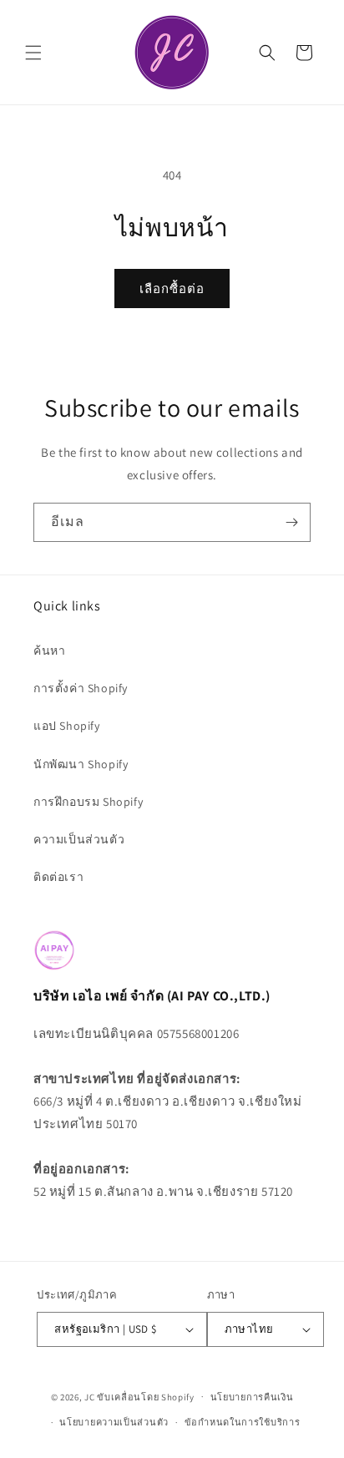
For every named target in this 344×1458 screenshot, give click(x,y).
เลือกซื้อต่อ (172, 288)
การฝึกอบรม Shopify (88, 801)
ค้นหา (49, 650)
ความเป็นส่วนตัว (78, 839)
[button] (33, 52)
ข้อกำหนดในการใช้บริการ (243, 1422)
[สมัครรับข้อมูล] (291, 522)
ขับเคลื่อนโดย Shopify (146, 1396)
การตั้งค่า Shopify (80, 688)
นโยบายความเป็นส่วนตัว (114, 1422)
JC (89, 1396)
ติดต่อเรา (58, 876)
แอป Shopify (66, 725)
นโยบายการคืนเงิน (252, 1397)
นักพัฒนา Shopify (80, 764)
